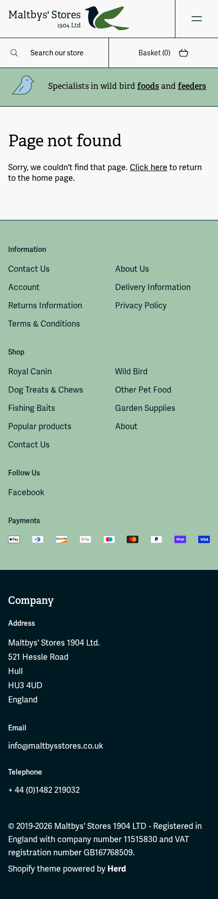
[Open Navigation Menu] (196, 19)
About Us (132, 269)
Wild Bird (131, 371)
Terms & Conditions (44, 323)
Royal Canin (30, 371)
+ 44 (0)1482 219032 (44, 790)
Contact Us (29, 269)
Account (24, 287)
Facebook (26, 492)
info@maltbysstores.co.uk (55, 746)
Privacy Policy (141, 305)
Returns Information (45, 305)
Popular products (39, 426)
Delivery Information (153, 287)
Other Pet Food (143, 389)
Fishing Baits (31, 408)
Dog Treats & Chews (45, 389)
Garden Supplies (145, 408)
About (126, 426)
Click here (148, 167)
